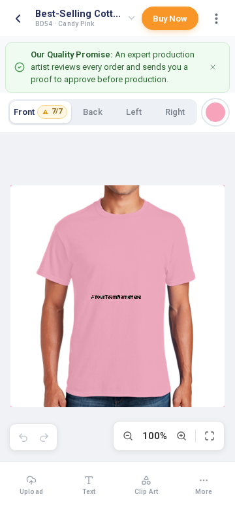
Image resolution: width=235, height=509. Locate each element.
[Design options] (216, 18)
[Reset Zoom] (209, 436)
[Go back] (17, 18)
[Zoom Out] (128, 436)
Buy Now (170, 18)
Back (92, 112)
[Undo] (23, 437)
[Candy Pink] (215, 112)
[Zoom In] (181, 436)
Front (38, 112)
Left (134, 112)
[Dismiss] (213, 67)
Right (175, 112)
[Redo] (44, 437)
